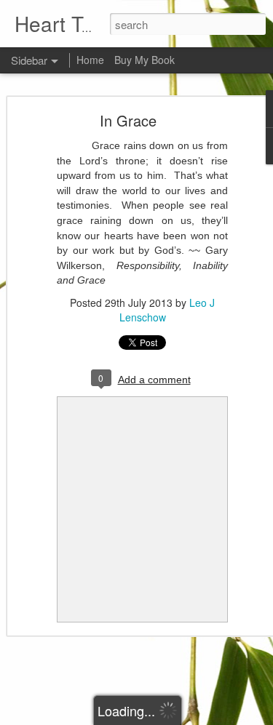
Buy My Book (144, 59)
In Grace (128, 120)
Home (90, 59)
